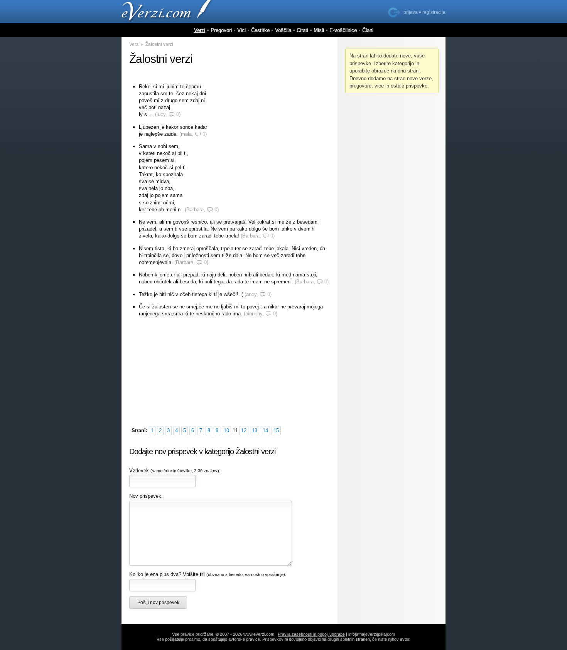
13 (254, 430)
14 (265, 430)
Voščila (283, 30)
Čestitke (260, 30)
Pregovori (221, 30)
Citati (302, 30)
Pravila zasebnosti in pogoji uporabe (311, 634)
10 (226, 430)
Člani (367, 30)
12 (243, 430)
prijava (410, 12)
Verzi (199, 30)
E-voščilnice (343, 30)
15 (276, 430)
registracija (434, 12)
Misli (319, 30)
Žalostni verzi (159, 44)
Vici (241, 30)
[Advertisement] (272, 132)
